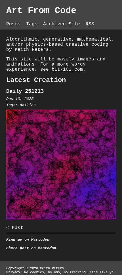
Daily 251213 (25, 92)
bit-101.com (67, 69)
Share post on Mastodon (31, 248)
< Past (14, 227)
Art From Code (41, 11)
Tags (33, 24)
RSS (90, 24)
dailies (28, 105)
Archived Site (63, 24)
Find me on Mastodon (27, 240)
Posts (14, 24)
